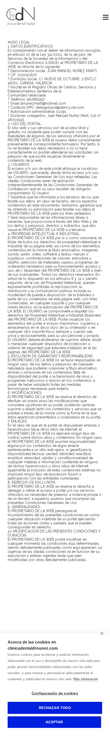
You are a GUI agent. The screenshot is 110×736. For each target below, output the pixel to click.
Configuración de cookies (55, 693)
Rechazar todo (55, 708)
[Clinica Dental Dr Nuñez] (21, 27)
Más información (86, 679)
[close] (101, 633)
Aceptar (54, 722)
